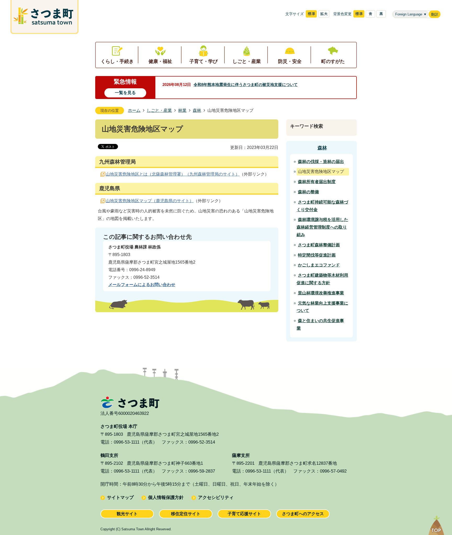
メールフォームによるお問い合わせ (141, 284)
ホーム (134, 110)
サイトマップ (120, 497)
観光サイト (127, 513)
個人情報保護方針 (166, 497)
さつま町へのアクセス (303, 513)
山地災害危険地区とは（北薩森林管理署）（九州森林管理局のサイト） (173, 174)
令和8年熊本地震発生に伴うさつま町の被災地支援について (246, 84)
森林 (197, 110)
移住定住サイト (185, 513)
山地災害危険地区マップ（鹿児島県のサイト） (150, 201)
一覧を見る (125, 92)
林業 (182, 110)
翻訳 (434, 14)
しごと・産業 (159, 110)
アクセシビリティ (216, 497)
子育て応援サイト (244, 513)
